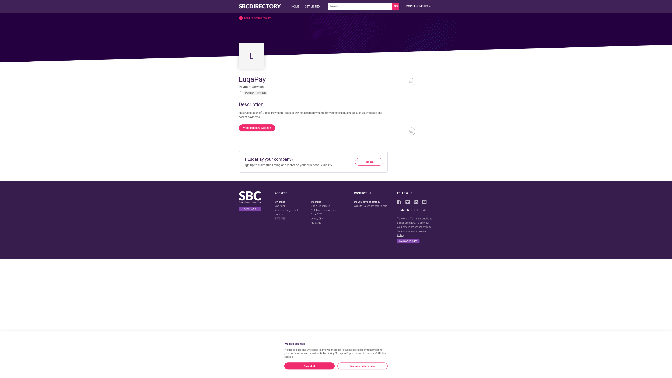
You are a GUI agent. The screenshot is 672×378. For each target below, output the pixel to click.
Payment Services (251, 87)
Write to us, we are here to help (370, 206)
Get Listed (312, 6)
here (412, 222)
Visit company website (257, 128)
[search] (360, 6)
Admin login (250, 209)
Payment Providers (255, 92)
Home (295, 6)
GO (396, 6)
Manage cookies (408, 241)
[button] (336, 18)
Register (369, 161)
